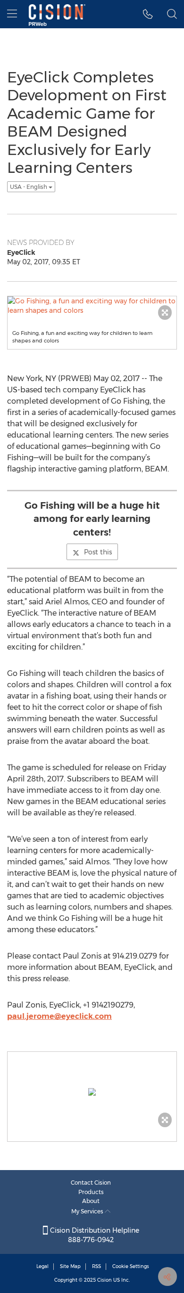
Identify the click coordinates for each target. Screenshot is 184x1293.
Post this (98, 552)
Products (91, 1191)
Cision (104, 1280)
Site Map (70, 1266)
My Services (88, 1211)
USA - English (29, 186)
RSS (96, 1266)
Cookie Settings (130, 1266)
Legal (42, 1266)
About (91, 1200)
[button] (148, 14)
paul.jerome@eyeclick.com (59, 1016)
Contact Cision (91, 1182)
